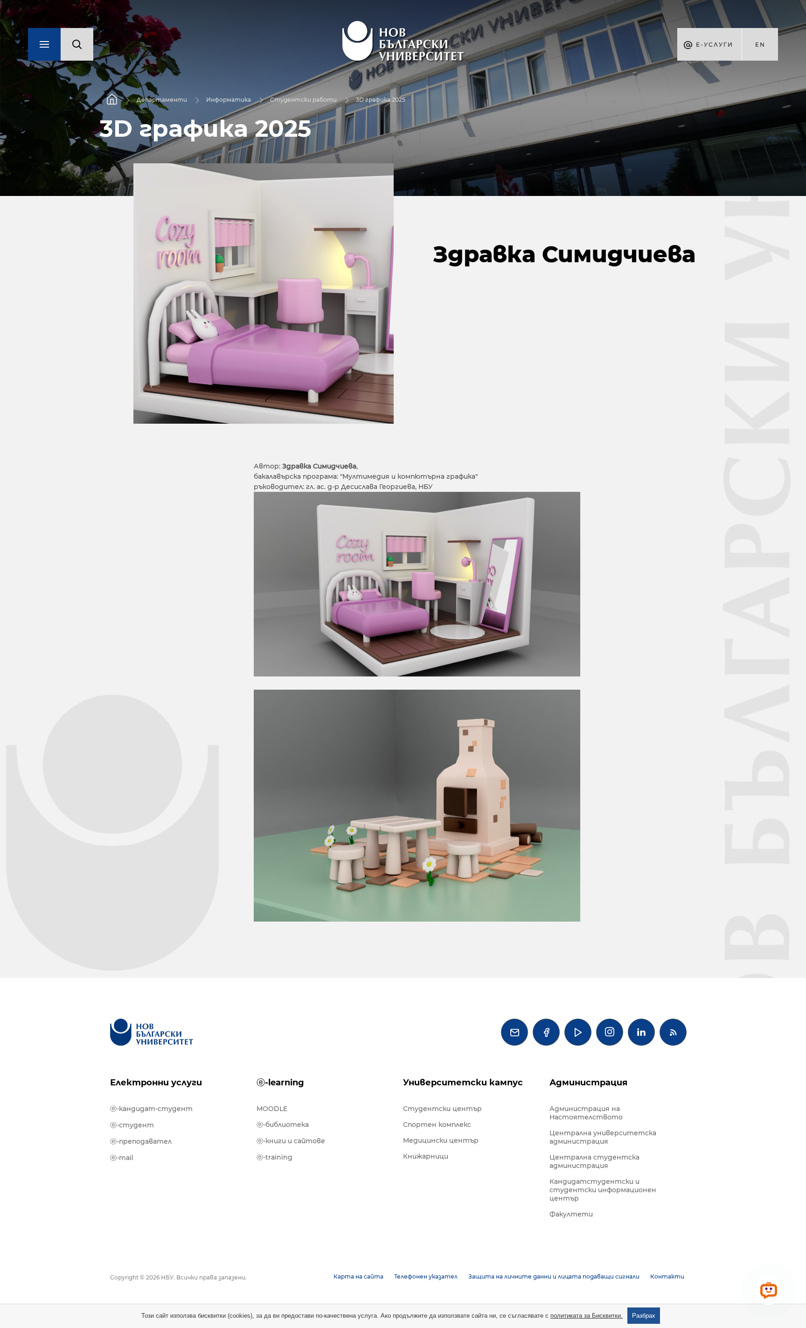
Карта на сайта (358, 1276)
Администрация (588, 1082)
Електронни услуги (156, 1082)
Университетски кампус (463, 1082)
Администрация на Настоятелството (586, 1112)
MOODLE (272, 1108)
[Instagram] (609, 1032)
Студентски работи (303, 99)
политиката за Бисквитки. (586, 1315)
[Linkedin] (641, 1032)
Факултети (571, 1214)
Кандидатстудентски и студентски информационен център (602, 1189)
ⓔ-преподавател (141, 1141)
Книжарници (425, 1156)
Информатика (228, 99)
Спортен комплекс (437, 1124)
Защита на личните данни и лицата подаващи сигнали (553, 1276)
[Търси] (77, 44)
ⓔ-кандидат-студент (151, 1108)
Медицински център (441, 1140)
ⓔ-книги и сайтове (291, 1141)
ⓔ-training (274, 1157)
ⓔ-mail (121, 1157)
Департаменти (162, 99)
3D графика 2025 (380, 99)
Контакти (667, 1276)
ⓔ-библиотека (283, 1124)
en (760, 44)
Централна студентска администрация (594, 1161)
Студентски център (442, 1108)
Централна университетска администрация (602, 1137)
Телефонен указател (426, 1276)
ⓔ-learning (280, 1082)
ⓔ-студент (132, 1125)
